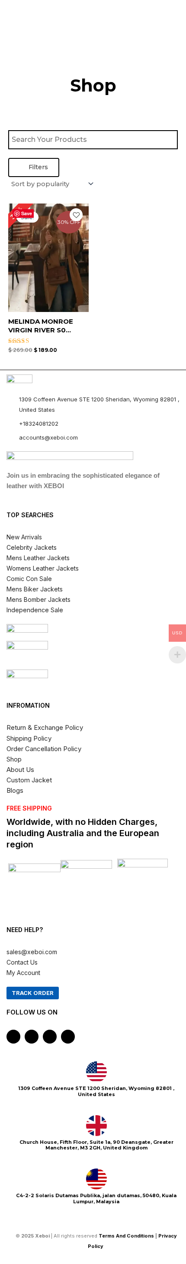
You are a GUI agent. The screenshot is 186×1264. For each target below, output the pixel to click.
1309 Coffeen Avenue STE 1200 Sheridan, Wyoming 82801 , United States (96, 1091)
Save (26, 213)
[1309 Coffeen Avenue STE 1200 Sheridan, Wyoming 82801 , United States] (96, 1072)
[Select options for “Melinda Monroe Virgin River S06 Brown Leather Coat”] (80, 273)
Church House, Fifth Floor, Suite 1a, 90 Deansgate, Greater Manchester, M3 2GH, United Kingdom (96, 1145)
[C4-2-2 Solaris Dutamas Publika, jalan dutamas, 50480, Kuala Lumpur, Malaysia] (96, 1179)
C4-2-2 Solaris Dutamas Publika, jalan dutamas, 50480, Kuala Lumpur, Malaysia (96, 1198)
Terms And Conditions (126, 1236)
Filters (37, 167)
